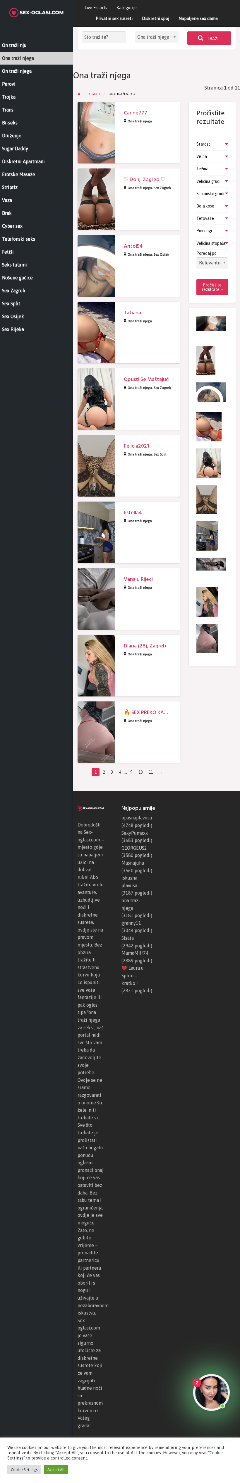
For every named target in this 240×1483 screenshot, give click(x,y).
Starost (203, 144)
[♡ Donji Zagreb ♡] (205, 360)
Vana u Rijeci (138, 579)
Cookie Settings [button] (24, 1469)
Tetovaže (205, 218)
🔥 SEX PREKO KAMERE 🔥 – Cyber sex (168, 712)
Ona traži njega (140, 121)
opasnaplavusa (136, 817)
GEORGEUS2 (134, 848)
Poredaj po (206, 253)
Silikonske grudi (210, 193)
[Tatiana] (209, 426)
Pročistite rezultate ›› (212, 287)
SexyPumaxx (134, 833)
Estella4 (133, 512)
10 (140, 772)
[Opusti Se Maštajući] (208, 463)
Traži (212, 38)
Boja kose (205, 206)
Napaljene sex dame (198, 18)
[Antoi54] (211, 392)
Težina (202, 168)
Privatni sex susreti (114, 18)
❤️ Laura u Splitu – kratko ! (132, 975)
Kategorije (126, 7)
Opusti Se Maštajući (146, 379)
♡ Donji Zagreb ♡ (144, 179)
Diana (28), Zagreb (145, 646)
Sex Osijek (161, 254)
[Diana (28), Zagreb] (207, 601)
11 (151, 772)
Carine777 (135, 113)
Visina (201, 156)
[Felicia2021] (206, 499)
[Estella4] (207, 536)
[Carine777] (211, 323)
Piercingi (204, 230)
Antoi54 (133, 246)
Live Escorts (96, 7)
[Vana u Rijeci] (211, 564)
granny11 (131, 923)
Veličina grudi (208, 181)
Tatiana (132, 312)
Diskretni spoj (155, 18)
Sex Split (160, 454)
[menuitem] (96, 7)
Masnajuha (132, 862)
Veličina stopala (210, 243)
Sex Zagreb (162, 188)
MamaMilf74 (134, 953)
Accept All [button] (56, 1469)
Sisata (127, 938)
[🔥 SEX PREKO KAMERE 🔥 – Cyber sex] (207, 638)
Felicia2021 (136, 446)
